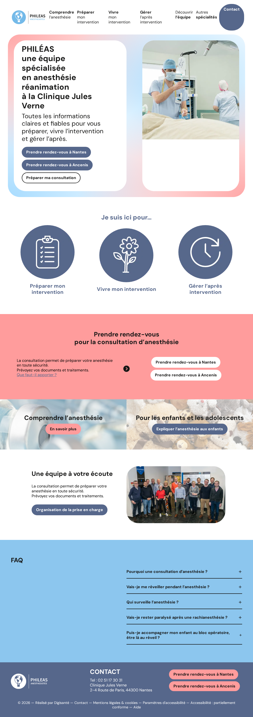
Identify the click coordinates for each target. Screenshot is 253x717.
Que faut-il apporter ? (37, 374)
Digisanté (61, 702)
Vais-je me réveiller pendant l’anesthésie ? (168, 586)
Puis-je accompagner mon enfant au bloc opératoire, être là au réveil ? (178, 635)
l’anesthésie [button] (61, 15)
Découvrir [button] (184, 15)
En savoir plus (63, 429)
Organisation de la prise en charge (69, 509)
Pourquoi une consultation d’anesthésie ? (167, 571)
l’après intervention (151, 17)
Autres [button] (206, 15)
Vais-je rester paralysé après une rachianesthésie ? (177, 617)
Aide (137, 707)
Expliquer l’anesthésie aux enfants (189, 429)
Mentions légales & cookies (115, 702)
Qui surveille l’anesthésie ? (152, 602)
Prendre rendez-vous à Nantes (56, 152)
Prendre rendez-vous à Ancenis (57, 164)
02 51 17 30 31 (110, 680)
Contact (232, 9)
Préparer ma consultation (51, 177)
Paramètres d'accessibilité (164, 702)
